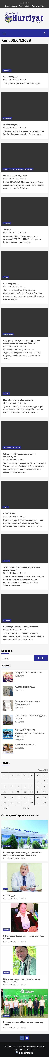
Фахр (5, 889)
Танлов (6, 561)
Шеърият (29, 169)
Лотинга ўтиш (24, 6)
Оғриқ (5, 507)
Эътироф (6, 620)
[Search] (44, 33)
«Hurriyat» (11, 1046)
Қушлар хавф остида (25, 686)
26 (18, 802)
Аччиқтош (7, 118)
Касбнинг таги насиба (25, 744)
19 (18, 797)
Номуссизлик (9, 513)
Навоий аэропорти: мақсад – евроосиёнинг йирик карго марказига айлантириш (22, 853)
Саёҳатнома (8, 334)
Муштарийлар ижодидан (13, 169)
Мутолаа (6, 223)
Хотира (6, 929)
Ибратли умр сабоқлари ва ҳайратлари (20, 626)
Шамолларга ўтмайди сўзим (15, 176)
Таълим (6, 1015)
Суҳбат (6, 972)
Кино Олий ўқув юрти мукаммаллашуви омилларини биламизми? (29, 732)
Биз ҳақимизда (38, 6)
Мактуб (6, 393)
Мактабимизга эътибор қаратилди (18, 400)
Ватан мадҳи (9, 895)
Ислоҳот (6, 846)
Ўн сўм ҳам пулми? (11, 124)
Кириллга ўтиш (11, 6)
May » (26, 808)
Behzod (16, 80)
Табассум (7, 70)
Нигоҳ (5, 277)
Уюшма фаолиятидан (11, 447)
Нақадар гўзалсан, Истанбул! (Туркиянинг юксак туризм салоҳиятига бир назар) (22, 341)
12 (18, 792)
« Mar (6, 808)
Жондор (7, 229)
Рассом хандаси (10, 76)
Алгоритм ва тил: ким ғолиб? (28, 672)
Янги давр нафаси (11, 283)
